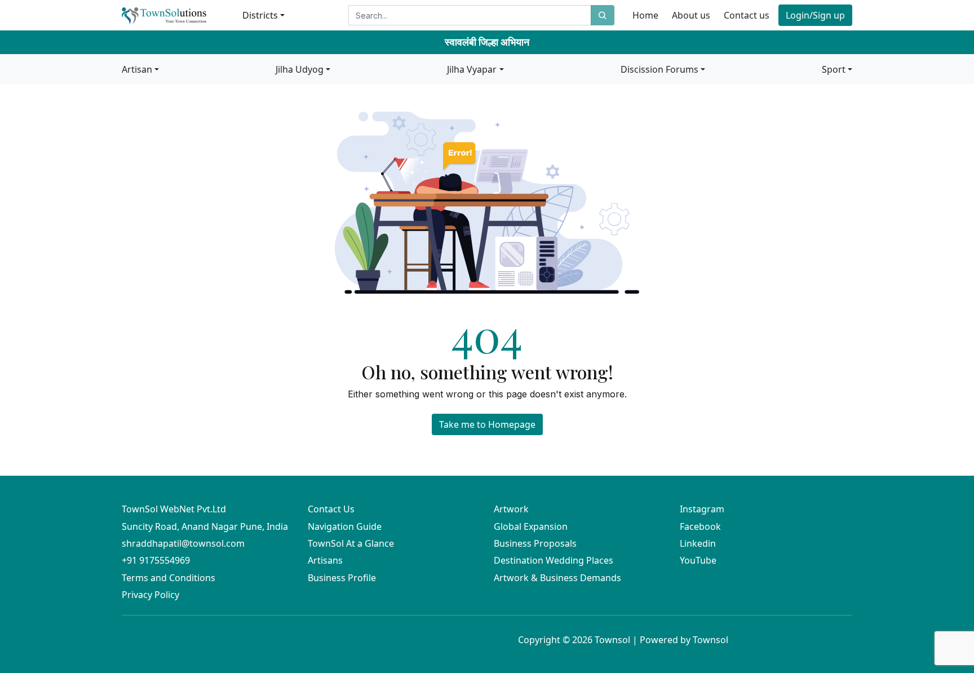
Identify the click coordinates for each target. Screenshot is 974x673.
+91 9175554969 (156, 560)
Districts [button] (260, 15)
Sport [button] (833, 69)
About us (691, 15)
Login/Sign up (815, 15)
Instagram (702, 509)
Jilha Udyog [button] (300, 69)
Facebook (700, 526)
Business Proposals (535, 543)
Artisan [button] (137, 69)
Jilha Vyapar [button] (472, 69)
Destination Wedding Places (553, 560)
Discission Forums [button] (659, 69)
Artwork (511, 509)
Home (645, 15)
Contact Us (331, 509)
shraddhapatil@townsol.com (183, 543)
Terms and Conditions (168, 578)
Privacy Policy (150, 594)
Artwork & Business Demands (557, 578)
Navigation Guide (345, 526)
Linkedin (698, 543)
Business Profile (342, 578)
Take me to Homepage (487, 424)
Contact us (746, 15)
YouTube (698, 560)
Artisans (325, 560)
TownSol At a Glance (351, 543)
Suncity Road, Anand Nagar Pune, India (205, 526)
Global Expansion (531, 526)
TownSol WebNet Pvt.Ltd (174, 509)
